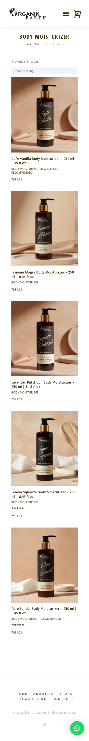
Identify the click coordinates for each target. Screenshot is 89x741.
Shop (38, 44)
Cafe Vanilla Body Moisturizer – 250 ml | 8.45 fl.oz (44, 160)
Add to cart (44, 118)
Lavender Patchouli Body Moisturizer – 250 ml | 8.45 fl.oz (42, 384)
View (44, 110)
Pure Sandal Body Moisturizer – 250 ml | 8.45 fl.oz (44, 610)
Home (27, 44)
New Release (49, 169)
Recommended (22, 173)
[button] (77, 728)
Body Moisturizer (25, 169)
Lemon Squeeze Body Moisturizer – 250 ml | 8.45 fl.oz (43, 494)
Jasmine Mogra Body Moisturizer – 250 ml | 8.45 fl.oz (42, 274)
